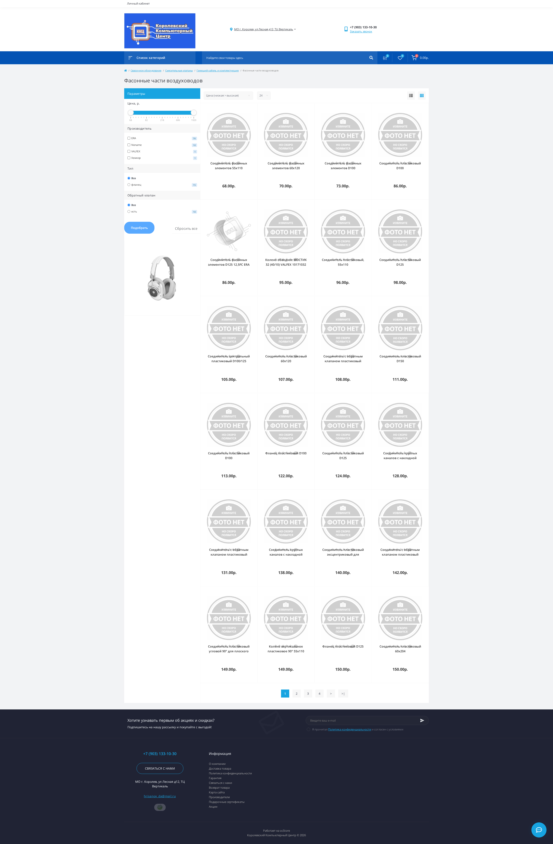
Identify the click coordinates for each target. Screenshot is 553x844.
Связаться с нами (160, 768)
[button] (263, 29)
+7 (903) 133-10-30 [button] (159, 753)
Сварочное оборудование (146, 70)
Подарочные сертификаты (227, 802)
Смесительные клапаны (179, 70)
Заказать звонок (361, 31)
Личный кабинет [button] (138, 3)
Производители (219, 797)
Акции (213, 807)
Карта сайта (217, 792)
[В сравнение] (249, 108)
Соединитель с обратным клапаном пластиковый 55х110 (228, 554)
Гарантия (215, 778)
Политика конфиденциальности (349, 729)
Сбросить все (186, 228)
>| (343, 693)
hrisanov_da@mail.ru (160, 796)
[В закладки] (255, 108)
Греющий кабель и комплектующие (218, 70)
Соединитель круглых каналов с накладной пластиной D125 (286, 554)
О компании (217, 764)
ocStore (285, 831)
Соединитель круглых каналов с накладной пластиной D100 (400, 458)
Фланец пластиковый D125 (343, 646)
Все (133, 178)
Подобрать (139, 228)
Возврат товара (219, 787)
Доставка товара (220, 768)
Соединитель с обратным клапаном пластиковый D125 (400, 554)
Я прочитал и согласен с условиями (357, 729)
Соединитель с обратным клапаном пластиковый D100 (343, 361)
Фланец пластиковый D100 (286, 453)
